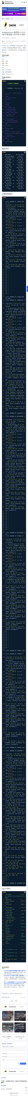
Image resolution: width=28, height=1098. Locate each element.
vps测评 (7, 18)
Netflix (5, 50)
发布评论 (24, 1063)
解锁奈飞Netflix (19, 993)
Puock (16, 1095)
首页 (3, 18)
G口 (3, 48)
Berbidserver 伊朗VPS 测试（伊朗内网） (14, 975)
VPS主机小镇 (9, 1089)
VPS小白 (3, 1089)
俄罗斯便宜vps (6, 993)
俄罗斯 (11, 45)
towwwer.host (5, 45)
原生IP (12, 993)
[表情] (19, 1064)
